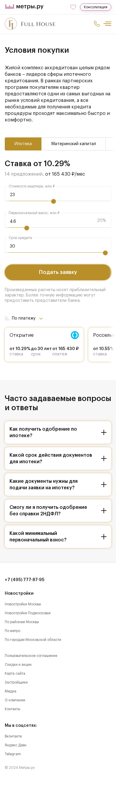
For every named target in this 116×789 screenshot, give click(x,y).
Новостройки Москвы (23, 604)
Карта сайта (15, 673)
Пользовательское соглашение (31, 655)
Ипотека (23, 144)
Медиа (10, 691)
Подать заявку (58, 272)
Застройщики (16, 682)
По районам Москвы (22, 622)
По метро (12, 631)
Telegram (13, 754)
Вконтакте (13, 736)
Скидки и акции (18, 664)
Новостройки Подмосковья (28, 613)
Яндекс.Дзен (15, 745)
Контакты (12, 709)
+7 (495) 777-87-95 (25, 580)
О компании (15, 700)
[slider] (53, 201)
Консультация (95, 7)
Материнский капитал (73, 144)
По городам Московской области (33, 640)
